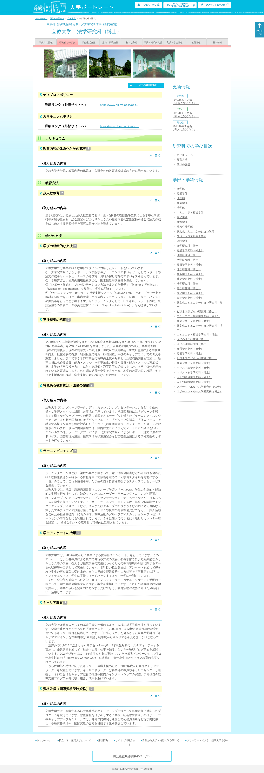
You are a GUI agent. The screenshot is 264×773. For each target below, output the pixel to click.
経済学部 (182, 193)
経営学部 (182, 222)
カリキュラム (185, 154)
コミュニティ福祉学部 (190, 212)
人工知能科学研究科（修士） (194, 377)
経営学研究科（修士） (190, 348)
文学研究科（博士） (189, 259)
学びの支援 (183, 164)
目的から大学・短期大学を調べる (160, 740)
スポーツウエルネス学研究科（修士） (199, 386)
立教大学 (71, 18)
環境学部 (182, 240)
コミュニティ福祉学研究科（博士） (198, 334)
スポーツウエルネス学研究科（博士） (199, 391)
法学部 (181, 207)
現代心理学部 (185, 226)
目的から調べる (57, 18)
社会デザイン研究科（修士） (194, 320)
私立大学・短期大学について (75, 740)
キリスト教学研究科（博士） (194, 372)
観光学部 (182, 217)
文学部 (181, 188)
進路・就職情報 (110, 42)
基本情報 (217, 42)
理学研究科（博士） (189, 269)
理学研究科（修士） (189, 255)
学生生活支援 (88, 42)
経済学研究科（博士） (190, 264)
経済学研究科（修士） (190, 250)
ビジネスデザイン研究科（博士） (197, 358)
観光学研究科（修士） (190, 293)
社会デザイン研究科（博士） (194, 363)
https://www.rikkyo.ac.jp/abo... (119, 104)
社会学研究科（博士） (190, 278)
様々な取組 (131, 42)
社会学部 (182, 203)
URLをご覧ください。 (186, 103)
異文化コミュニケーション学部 (195, 231)
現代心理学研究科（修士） (193, 339)
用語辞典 (103, 740)
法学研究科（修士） (189, 283)
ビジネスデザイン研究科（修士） (197, 311)
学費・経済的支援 (153, 42)
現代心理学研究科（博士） (193, 344)
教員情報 (195, 42)
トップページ (41, 18)
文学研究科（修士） (189, 245)
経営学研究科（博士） (190, 353)
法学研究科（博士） (189, 288)
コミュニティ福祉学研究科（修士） (198, 316)
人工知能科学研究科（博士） (194, 382)
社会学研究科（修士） (190, 274)
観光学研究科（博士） (190, 297)
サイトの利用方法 (125, 740)
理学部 (181, 198)
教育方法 (182, 159)
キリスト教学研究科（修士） (194, 367)
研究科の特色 (46, 42)
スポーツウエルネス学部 (191, 236)
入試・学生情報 (175, 42)
